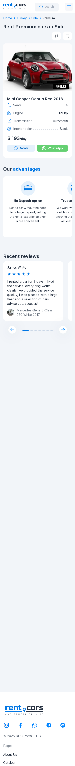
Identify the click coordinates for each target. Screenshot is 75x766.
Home (7, 18)
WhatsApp (55, 148)
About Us (10, 755)
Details (24, 148)
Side (34, 18)
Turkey (22, 18)
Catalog (9, 763)
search (49, 6)
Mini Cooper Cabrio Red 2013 (35, 99)
